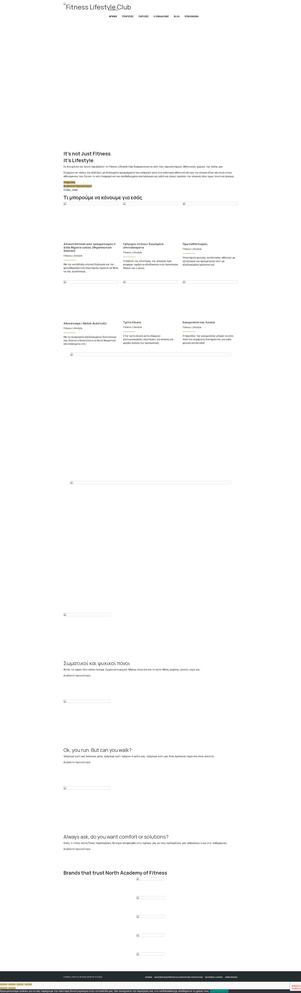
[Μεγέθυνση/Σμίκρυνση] (4, 984)
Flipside (98, 977)
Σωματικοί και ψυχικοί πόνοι (96, 663)
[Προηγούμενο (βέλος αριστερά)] (4, 988)
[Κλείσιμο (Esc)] (28, 984)
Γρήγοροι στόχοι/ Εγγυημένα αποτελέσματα (143, 245)
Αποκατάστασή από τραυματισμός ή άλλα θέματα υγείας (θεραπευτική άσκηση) (89, 247)
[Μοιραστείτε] (20, 984)
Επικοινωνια (231, 977)
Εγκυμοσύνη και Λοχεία (199, 322)
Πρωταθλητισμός (195, 244)
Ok (211, 991)
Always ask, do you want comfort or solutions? (116, 836)
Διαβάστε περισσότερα (76, 675)
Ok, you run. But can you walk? (97, 750)
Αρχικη (148, 977)
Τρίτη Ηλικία (132, 322)
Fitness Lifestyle (72, 255)
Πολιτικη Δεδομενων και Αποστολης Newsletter (178, 977)
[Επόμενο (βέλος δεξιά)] (12, 988)
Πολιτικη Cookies (214, 977)
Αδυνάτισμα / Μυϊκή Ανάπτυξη (85, 323)
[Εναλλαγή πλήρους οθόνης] (12, 984)
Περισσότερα (220, 991)
